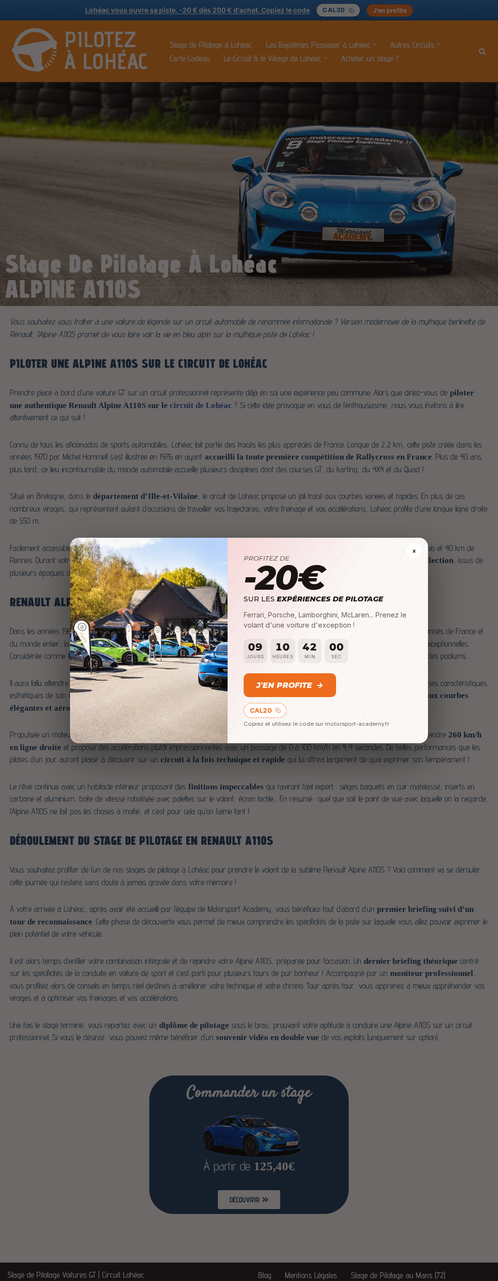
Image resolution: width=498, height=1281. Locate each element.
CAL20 (261, 710)
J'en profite (289, 685)
